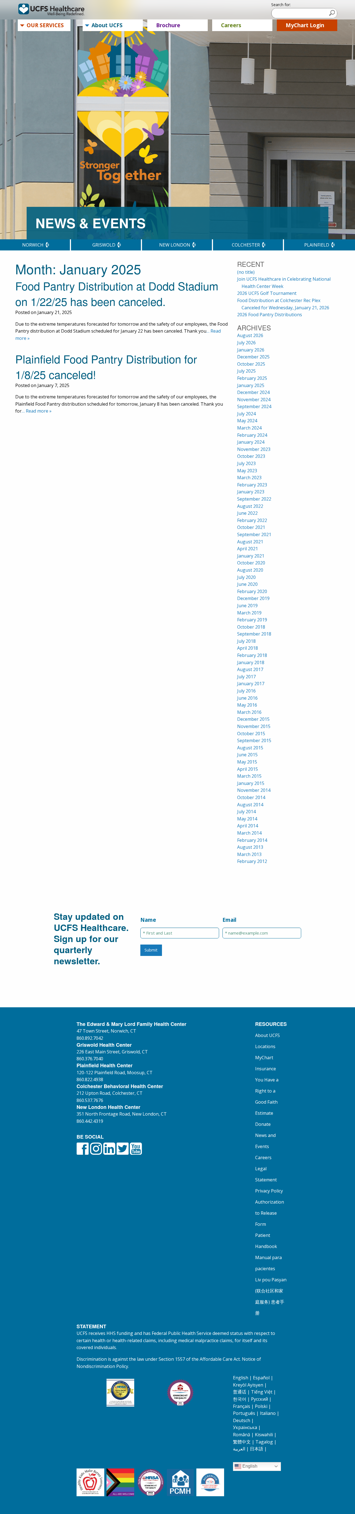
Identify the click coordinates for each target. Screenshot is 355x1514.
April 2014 (247, 826)
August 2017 (250, 669)
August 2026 (250, 335)
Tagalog (264, 1442)
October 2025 (251, 364)
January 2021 (250, 556)
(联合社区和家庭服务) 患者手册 (269, 1302)
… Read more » (37, 411)
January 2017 (250, 684)
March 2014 (249, 833)
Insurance (265, 1069)
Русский (259, 1399)
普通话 (239, 1392)
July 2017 (246, 677)
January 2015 (250, 783)
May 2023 (247, 471)
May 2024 (247, 421)
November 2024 (253, 399)
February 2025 (252, 378)
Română (241, 1435)
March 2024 (249, 428)
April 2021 (247, 549)
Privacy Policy (269, 1191)
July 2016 (246, 691)
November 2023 (253, 449)
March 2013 (249, 854)
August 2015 (250, 748)
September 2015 (254, 740)
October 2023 (251, 456)
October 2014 (251, 797)
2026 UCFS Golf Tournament (266, 293)
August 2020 (250, 570)
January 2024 (250, 442)
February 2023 (252, 485)
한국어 (239, 1399)
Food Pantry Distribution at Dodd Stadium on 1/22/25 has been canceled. (116, 293)
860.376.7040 (90, 1059)
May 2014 (247, 819)
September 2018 (254, 634)
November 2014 (253, 790)
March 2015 (249, 776)
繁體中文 (242, 1442)
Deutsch (241, 1420)
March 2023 (249, 477)
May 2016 (247, 705)
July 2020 (246, 577)
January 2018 (250, 662)
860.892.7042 (90, 1038)
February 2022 (252, 520)
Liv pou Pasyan (270, 1280)
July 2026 (246, 343)
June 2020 (247, 584)
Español (261, 1378)
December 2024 (253, 392)
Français (241, 1406)
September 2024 (254, 406)
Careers (231, 25)
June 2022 (247, 513)
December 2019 (253, 598)
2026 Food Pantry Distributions (269, 315)
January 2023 (250, 492)
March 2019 (249, 613)
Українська (245, 1427)
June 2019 (247, 605)
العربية (239, 1449)
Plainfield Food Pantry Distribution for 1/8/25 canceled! (106, 366)
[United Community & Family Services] (59, 10)
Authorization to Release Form (269, 1213)
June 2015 (247, 755)
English (240, 1378)
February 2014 (252, 840)
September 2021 (254, 534)
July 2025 (246, 371)
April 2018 (247, 648)
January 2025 (250, 385)
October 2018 (251, 627)
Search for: (281, 4)
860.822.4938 (90, 1079)
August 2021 (250, 542)
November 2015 (253, 726)
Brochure (168, 25)
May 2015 (247, 762)
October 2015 (251, 733)
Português (244, 1413)
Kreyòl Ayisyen (248, 1385)
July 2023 (246, 463)
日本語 (256, 1449)
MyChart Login (305, 25)
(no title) (246, 272)
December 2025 (253, 357)
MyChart (264, 1057)
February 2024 (252, 435)
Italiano (268, 1413)
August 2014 (250, 805)
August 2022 (250, 506)
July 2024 (246, 414)
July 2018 (246, 641)
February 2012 (252, 861)
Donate (263, 1124)
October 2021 (251, 527)
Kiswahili (264, 1435)
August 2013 (250, 847)
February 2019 (252, 620)
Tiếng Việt (261, 1392)
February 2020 (252, 591)
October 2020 (251, 563)
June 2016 (247, 698)
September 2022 (254, 499)
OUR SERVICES (45, 25)
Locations (265, 1046)
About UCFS (107, 25)
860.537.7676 (90, 1100)
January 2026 (250, 350)
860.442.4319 (90, 1121)
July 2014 (246, 812)
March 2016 (249, 712)
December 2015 (253, 719)
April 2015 (247, 769)
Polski (261, 1406)
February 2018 (252, 655)
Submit (151, 950)
